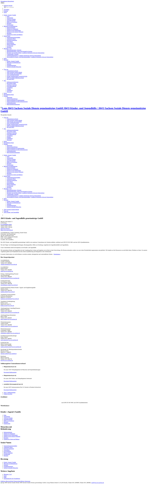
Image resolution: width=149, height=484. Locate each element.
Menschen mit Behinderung (10, 26)
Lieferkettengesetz (11, 103)
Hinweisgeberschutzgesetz (13, 104)
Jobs (5, 80)
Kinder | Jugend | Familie (10, 15)
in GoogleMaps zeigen (6, 224)
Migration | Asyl (8, 48)
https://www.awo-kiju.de (7, 230)
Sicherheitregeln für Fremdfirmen (12, 478)
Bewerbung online (11, 83)
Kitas (8, 16)
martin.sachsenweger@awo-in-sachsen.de (11, 346)
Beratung (9, 23)
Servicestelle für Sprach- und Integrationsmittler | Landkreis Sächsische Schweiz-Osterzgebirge (30, 57)
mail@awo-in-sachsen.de (7, 271)
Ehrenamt (9, 91)
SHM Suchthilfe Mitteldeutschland (15, 77)
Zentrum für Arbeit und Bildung (15, 34)
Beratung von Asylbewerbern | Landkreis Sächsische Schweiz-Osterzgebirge (25, 52)
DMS (5, 477)
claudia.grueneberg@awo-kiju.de (9, 264)
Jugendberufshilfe (11, 20)
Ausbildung (10, 87)
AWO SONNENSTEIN (13, 75)
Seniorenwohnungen (12, 40)
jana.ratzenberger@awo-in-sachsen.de (10, 278)
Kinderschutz (10, 24)
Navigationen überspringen (7, 1)
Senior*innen (7, 36)
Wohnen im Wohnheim (12, 29)
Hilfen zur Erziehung (12, 22)
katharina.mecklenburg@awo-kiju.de (10, 298)
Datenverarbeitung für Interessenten (15, 100)
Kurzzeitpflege (10, 43)
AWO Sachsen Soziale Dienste (14, 72)
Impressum (9, 97)
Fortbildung (10, 90)
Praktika (9, 89)
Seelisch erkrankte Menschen (14, 66)
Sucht (5, 58)
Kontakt (6, 96)
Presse (5, 93)
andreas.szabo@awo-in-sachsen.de (9, 326)
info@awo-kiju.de (5, 228)
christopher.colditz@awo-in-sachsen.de (10, 333)
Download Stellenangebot (10, 372)
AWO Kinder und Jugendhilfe (14, 73)
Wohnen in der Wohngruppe (14, 30)
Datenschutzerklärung (12, 98)
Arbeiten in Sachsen (12, 84)
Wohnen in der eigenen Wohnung (15, 31)
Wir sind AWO (10, 79)
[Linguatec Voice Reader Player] (9, 7)
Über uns (6, 69)
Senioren (9, 64)
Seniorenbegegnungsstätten (13, 37)
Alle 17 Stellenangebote (9, 392)
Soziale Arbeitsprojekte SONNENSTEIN (17, 76)
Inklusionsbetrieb (11, 27)
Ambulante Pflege (11, 38)
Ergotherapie (10, 45)
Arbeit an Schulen (11, 19)
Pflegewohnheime (11, 44)
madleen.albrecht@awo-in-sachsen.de (10, 312)
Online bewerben (8, 394)
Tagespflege (10, 41)
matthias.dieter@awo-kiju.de (8, 291)
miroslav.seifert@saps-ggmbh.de (9, 353)
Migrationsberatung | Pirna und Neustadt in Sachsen (19, 51)
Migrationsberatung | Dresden (14, 50)
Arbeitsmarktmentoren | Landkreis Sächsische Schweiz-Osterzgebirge (24, 55)
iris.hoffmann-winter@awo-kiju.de (9, 285)
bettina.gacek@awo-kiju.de (7, 305)
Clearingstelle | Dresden (12, 54)
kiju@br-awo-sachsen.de (7, 360)
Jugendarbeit (10, 17)
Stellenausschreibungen (12, 82)
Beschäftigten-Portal (9, 94)
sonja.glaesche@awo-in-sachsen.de (9, 340)
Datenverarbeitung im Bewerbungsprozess (17, 101)
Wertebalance (57, 254)
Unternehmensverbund (12, 70)
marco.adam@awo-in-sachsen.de (9, 319)
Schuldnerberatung (11, 65)
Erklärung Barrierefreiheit (7, 481)
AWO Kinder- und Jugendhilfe (11, 212)
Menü (2, 2)
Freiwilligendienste (11, 86)
